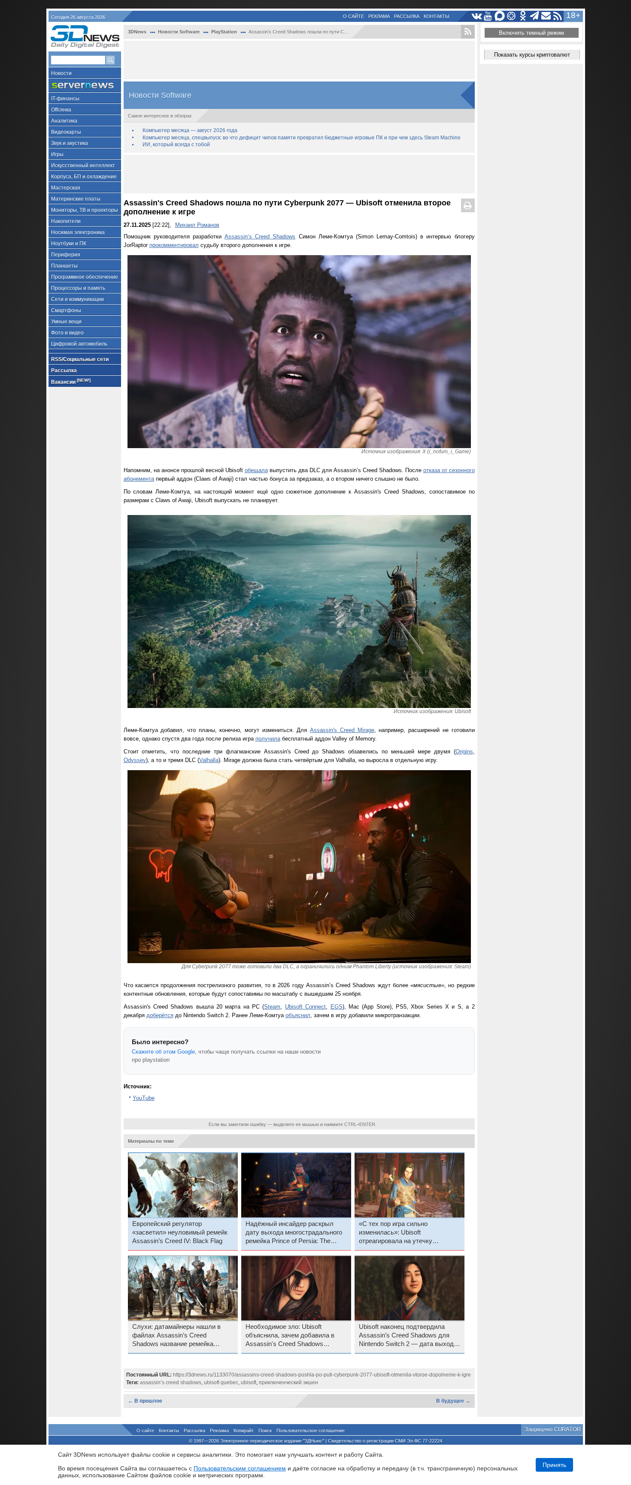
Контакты (436, 16)
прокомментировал (174, 245)
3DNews (137, 31)
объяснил (297, 1015)
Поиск (265, 1430)
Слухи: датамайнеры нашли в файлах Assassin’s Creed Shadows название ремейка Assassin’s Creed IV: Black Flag (177, 1335)
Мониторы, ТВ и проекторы (84, 210)
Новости (61, 73)
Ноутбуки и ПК (68, 244)
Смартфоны (66, 310)
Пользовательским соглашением (240, 1468)
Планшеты (64, 266)
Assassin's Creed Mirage (342, 730)
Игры (57, 154)
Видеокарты (66, 132)
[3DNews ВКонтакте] (476, 16)
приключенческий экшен (288, 1383)
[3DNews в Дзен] (511, 16)
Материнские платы (75, 199)
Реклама (379, 16)
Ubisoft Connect (305, 1006)
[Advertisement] (299, 60)
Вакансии (71, 381)
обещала (256, 470)
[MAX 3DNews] (500, 16)
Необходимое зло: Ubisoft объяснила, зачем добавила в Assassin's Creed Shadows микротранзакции (290, 1335)
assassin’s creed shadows (170, 1383)
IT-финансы (65, 99)
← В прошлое (145, 1401)
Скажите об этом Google (163, 1051)
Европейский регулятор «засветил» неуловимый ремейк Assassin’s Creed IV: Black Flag (180, 1232)
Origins (464, 751)
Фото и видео (67, 333)
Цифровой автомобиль (79, 344)
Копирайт (244, 1430)
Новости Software (179, 31)
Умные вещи (66, 322)
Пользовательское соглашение (310, 1430)
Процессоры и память (78, 288)
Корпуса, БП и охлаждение (84, 177)
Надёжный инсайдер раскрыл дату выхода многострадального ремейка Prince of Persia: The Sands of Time (294, 1232)
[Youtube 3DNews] (488, 16)
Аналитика (64, 121)
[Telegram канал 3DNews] (534, 16)
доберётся (159, 1015)
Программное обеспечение (84, 277)
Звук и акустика (69, 143)
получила (267, 738)
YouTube (144, 1098)
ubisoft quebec (221, 1383)
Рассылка (406, 16)
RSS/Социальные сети (80, 359)
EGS (337, 1006)
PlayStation (224, 31)
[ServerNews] (85, 85)
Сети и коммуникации (77, 299)
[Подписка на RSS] (558, 16)
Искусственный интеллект (83, 166)
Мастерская (65, 188)
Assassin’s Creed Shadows (259, 236)
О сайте (353, 16)
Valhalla (208, 760)
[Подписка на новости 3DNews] (546, 16)
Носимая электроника (78, 232)
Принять (554, 1464)
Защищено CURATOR (553, 1429)
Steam (272, 1006)
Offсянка (61, 110)
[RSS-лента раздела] (468, 32)
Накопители (66, 221)
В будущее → (453, 1401)
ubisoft (248, 1383)
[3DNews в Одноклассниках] (523, 16)
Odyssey (135, 760)
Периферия (65, 255)
